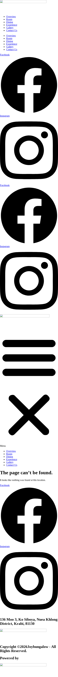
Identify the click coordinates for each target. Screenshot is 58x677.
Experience (11, 25)
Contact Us (11, 30)
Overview (11, 16)
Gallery (9, 27)
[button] (29, 387)
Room (9, 19)
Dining (9, 22)
